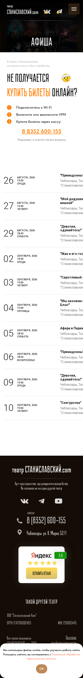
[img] (47, 11)
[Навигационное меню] (74, 9)
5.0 (61, 555)
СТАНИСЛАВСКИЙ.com (22, 11)
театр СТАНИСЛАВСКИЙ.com (41, 469)
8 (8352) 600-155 (46, 520)
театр (10, 5)
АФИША (41, 41)
